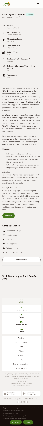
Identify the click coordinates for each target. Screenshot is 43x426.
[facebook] (18, 402)
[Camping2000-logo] (6, 2)
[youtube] (24, 402)
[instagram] (21, 402)
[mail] (27, 402)
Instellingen (35, 408)
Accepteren (15, 422)
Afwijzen (28, 422)
